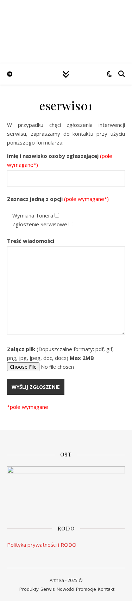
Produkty (29, 589)
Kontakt (106, 589)
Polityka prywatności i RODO (41, 544)
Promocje (86, 589)
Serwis (47, 589)
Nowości (65, 589)
